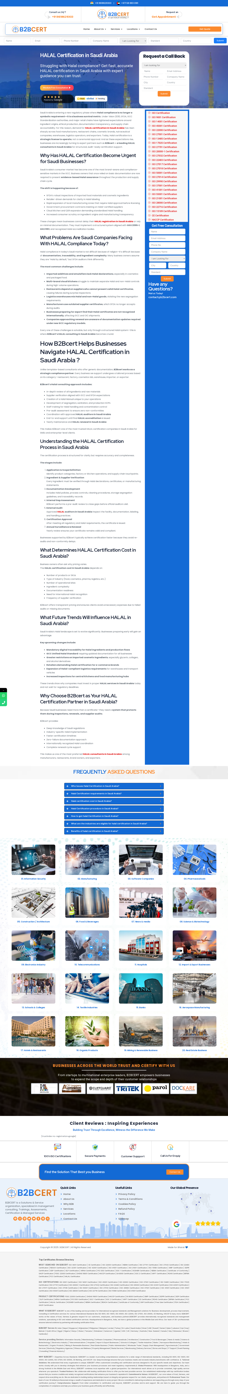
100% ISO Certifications (57, 1156)
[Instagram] (20, 1219)
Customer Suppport (133, 1156)
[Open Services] (122, 29)
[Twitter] (29, 1219)
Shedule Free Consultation (55, 87)
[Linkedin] (25, 1219)
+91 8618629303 (62, 16)
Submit (220, 40)
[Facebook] (15, 1219)
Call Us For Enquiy (170, 1155)
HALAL (60, 511)
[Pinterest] (43, 1219)
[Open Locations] (139, 29)
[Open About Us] (105, 29)
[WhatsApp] (3, 695)
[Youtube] (34, 1219)
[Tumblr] (38, 1219)
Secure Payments (95, 1156)
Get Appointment (164, 16)
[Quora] (48, 1219)
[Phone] (3, 702)
